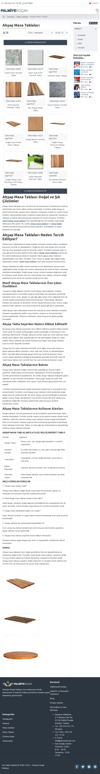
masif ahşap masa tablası (13, 221)
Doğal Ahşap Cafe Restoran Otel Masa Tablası (13, 182)
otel (4, 253)
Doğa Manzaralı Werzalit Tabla (35, 178)
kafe (62, 250)
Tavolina (10, 16)
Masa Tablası (22, 16)
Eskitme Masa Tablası (57, 76)
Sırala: (30, 33)
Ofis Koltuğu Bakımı (86, 86)
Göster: (58, 33)
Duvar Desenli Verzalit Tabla (57, 106)
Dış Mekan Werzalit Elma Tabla (57, 181)
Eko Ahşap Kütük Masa (35, 109)
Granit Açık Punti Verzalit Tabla (35, 74)
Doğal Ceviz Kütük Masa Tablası (13, 143)
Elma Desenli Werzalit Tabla (13, 106)
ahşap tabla (56, 223)
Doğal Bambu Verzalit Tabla (35, 140)
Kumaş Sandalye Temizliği (87, 93)
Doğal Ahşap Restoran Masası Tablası (57, 145)
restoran (55, 250)
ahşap (30, 354)
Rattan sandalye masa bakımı (87, 79)
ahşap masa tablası (39, 223)
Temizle (94, 23)
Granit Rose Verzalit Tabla (13, 74)
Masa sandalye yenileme (87, 71)
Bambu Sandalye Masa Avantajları (87, 63)
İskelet (78, 29)
